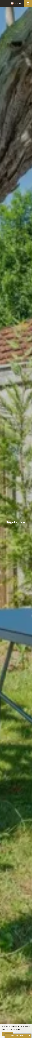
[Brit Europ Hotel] (16, 3)
